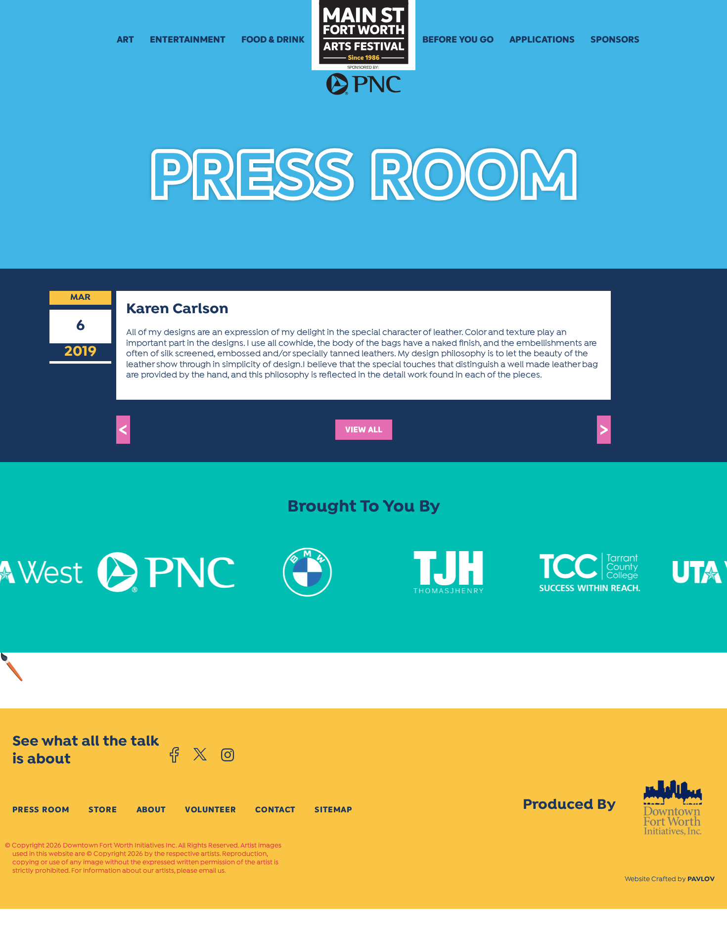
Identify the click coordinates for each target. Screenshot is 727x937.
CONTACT (275, 809)
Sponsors (615, 40)
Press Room (40, 809)
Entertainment (188, 40)
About (151, 809)
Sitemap (333, 809)
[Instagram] (227, 755)
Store (103, 809)
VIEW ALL (363, 429)
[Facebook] (174, 755)
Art (125, 40)
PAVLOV (701, 879)
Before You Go (458, 40)
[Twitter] (200, 755)
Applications (542, 40)
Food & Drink (273, 40)
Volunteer (210, 809)
